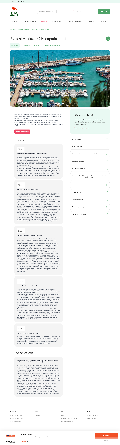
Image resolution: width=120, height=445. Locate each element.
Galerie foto (26, 45)
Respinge (106, 440)
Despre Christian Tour (16, 418)
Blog (62, 415)
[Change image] (57, 104)
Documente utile (92, 418)
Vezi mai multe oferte (80, 128)
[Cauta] (55, 11)
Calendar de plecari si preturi (52, 45)
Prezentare (14, 45)
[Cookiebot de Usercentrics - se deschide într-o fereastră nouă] (10, 442)
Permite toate (106, 435)
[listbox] (60, 78)
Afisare (23, 441)
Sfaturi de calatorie (67, 421)
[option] (60, 78)
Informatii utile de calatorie (69, 418)
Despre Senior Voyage (16, 415)
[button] (108, 38)
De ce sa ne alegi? (15, 421)
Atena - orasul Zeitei (22, 132)
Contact (37, 415)
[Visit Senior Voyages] (20, 11)
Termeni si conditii (92, 415)
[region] (60, 78)
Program (37, 45)
